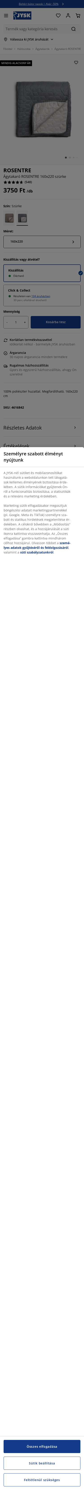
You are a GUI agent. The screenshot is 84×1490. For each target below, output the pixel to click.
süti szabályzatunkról (36, 552)
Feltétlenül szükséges (42, 1480)
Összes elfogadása (42, 1446)
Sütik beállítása (42, 1463)
